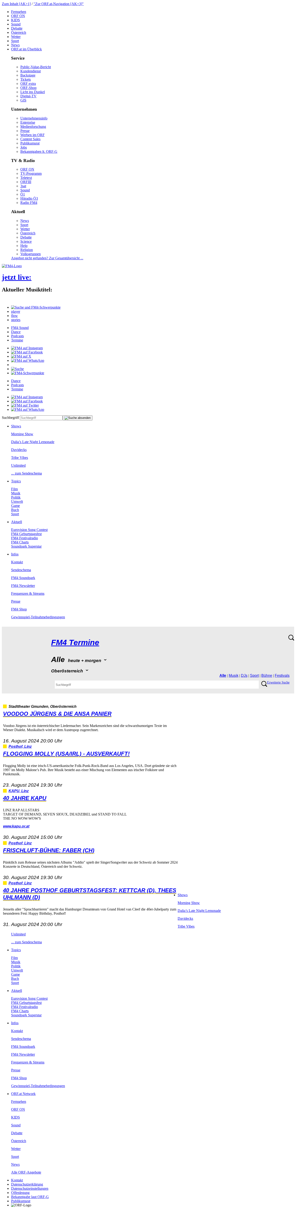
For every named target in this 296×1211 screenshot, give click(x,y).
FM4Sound (20, 328)
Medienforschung (33, 127)
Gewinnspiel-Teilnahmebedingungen (38, 617)
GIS (23, 100)
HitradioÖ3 (29, 198)
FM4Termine (75, 642)
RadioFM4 (28, 203)
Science (26, 241)
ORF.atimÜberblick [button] (26, 49)
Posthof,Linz (20, 746)
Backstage (27, 75)
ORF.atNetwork (23, 1094)
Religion (26, 250)
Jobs (23, 147)
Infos (14, 554)
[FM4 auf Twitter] (25, 405)
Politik (16, 497)
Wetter (16, 37)
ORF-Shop (28, 88)
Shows (16, 426)
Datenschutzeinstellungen (29, 1188)
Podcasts (17, 336)
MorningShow (22, 434)
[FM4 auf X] (21, 356)
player (15, 311)
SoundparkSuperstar (26, 546)
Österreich (18, 32)
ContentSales (30, 139)
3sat (23, 186)
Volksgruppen (30, 254)
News (15, 45)
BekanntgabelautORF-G (30, 1197)
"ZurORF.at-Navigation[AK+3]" (59, 4)
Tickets (25, 79)
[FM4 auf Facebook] (27, 352)
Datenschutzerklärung (27, 1184)
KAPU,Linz (19, 791)
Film (14, 489)
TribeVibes (19, 458)
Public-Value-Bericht (35, 67)
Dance (16, 332)
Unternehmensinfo (33, 118)
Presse (25, 131)
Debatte (16, 28)
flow (14, 316)
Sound (16, 24)
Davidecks (19, 450)
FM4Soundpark (23, 578)
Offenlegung (20, 1193)
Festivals (282, 676)
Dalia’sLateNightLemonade (32, 442)
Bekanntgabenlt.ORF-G (38, 151)
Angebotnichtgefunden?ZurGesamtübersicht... (47, 258)
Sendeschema (21, 570)
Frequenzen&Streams (27, 593)
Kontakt (17, 562)
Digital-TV (28, 96)
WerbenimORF (32, 135)
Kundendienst (30, 71)
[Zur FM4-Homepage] (12, 266)
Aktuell (16, 522)
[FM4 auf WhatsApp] (27, 360)
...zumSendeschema (26, 473)
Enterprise (27, 122)
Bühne (266, 676)
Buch (15, 510)
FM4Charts (20, 542)
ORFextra (28, 84)
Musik (15, 493)
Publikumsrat (30, 143)
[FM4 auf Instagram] (27, 348)
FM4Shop (19, 609)
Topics (16, 481)
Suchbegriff (10, 418)
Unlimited (18, 465)
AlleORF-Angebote (26, 1172)
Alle (222, 676)
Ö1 (22, 194)
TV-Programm (31, 173)
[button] (36, 307)
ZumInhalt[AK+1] (16, 4)
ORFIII (25, 182)
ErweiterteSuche (278, 682)
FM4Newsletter (23, 586)
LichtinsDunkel (32, 92)
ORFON (18, 16)
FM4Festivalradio (24, 538)
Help (24, 246)
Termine (17, 340)
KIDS (15, 20)
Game (15, 506)
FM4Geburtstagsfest (26, 534)
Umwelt (17, 501)
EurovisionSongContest (29, 530)
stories (15, 320)
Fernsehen (18, 12)
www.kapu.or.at (16, 826)
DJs (244, 676)
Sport (15, 41)
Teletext (26, 178)
